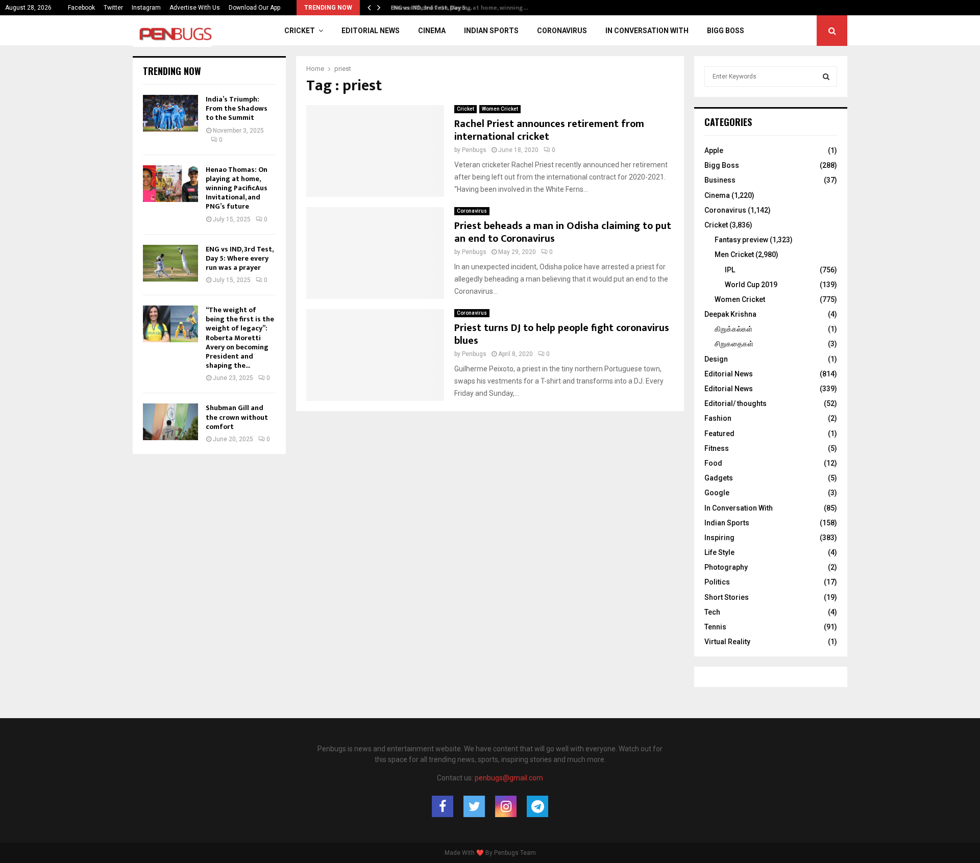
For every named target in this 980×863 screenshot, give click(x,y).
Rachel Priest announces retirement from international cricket (549, 130)
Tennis (715, 627)
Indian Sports (491, 31)
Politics (717, 582)
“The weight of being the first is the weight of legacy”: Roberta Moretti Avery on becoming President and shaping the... (240, 337)
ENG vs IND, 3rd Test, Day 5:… (428, 8)
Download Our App (254, 7)
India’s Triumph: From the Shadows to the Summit (236, 108)
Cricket (299, 31)
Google (716, 493)
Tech (712, 612)
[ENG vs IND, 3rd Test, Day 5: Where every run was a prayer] (170, 263)
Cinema (432, 31)
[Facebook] (442, 806)
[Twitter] (474, 806)
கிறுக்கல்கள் (733, 329)
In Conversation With (647, 31)
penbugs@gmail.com (509, 778)
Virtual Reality (727, 642)
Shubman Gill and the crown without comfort (237, 417)
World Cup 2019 (751, 285)
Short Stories (726, 597)
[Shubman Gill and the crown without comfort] (170, 421)
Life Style (719, 552)
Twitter (113, 7)
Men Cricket (734, 254)
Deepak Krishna (730, 314)
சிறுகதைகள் (734, 344)
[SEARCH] (826, 76)
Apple (713, 150)
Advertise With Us (194, 7)
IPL (730, 270)
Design (716, 359)
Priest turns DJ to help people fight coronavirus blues (561, 334)
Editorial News (370, 31)
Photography (726, 567)
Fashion (717, 418)
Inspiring (719, 538)
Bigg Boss (725, 31)
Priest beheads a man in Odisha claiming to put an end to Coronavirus (562, 232)
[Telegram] (537, 806)
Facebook (81, 7)
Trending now (172, 71)
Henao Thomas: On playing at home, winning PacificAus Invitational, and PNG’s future (236, 188)
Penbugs (474, 150)
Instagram (146, 7)
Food (713, 463)
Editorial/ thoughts (735, 403)
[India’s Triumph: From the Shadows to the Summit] (170, 113)
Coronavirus (562, 31)
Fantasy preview (741, 240)
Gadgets (718, 478)
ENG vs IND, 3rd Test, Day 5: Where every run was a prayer (239, 258)
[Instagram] (506, 806)
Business (720, 180)
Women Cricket (500, 109)
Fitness (716, 448)
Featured (719, 433)
